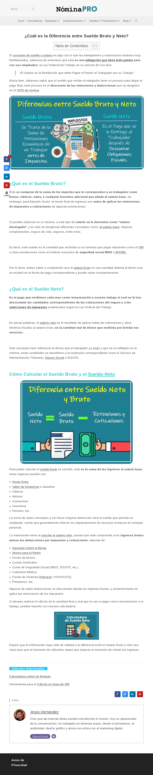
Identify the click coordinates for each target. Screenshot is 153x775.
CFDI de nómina (28, 90)
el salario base (110, 227)
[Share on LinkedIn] (7, 178)
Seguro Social (54, 357)
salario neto (48, 322)
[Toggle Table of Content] (93, 46)
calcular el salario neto (56, 535)
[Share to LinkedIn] (133, 696)
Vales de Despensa (25, 486)
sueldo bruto (48, 469)
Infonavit (46, 577)
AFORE (121, 252)
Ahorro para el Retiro (26, 552)
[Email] (54, 736)
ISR (141, 247)
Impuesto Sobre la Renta (29, 548)
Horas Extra (20, 481)
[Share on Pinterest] (140, 696)
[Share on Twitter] (125, 696)
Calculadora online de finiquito (30, 676)
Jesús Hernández (44, 712)
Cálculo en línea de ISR (53, 684)
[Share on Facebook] (118, 696)
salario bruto (82, 267)
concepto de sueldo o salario (32, 55)
